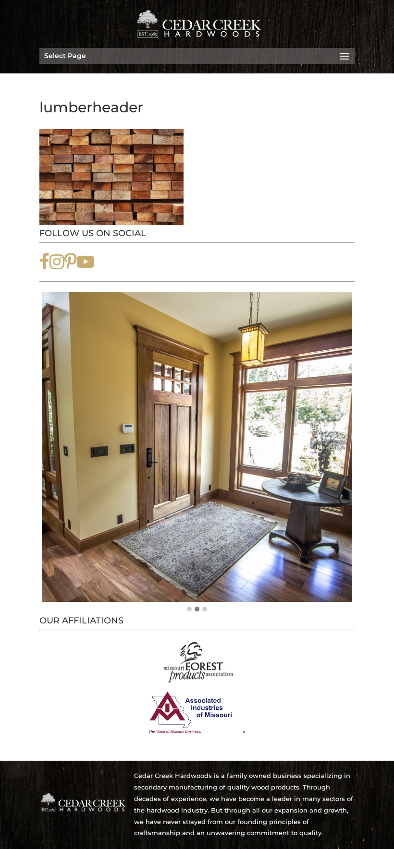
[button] (189, 609)
